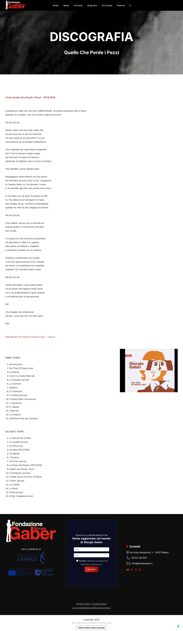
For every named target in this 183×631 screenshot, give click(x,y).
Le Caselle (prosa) (18, 442)
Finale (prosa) (16, 492)
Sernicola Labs (105, 623)
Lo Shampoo (15, 391)
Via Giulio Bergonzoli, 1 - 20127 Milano (149, 552)
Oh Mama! (14, 453)
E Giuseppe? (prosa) (19, 473)
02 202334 (141, 557)
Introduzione (15, 364)
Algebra (13, 387)
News (66, 5)
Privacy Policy (83, 604)
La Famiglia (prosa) (19, 379)
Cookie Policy (100, 604)
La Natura (14, 372)
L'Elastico (14, 457)
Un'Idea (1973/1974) (19, 449)
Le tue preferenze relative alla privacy (91, 607)
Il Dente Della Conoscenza (22, 399)
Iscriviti (91, 569)
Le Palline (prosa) (18, 395)
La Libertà (14, 484)
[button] (130, 5)
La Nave (13, 488)
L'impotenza (15, 403)
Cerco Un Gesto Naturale (22, 376)
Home (56, 5)
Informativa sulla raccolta (91, 627)
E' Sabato (14, 407)
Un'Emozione (16, 445)
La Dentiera (15, 414)
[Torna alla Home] (15, 5)
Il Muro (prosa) (16, 480)
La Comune (15, 383)
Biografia (92, 5)
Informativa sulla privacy (91, 564)
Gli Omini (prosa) (18, 461)
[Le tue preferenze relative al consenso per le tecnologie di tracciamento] (178, 626)
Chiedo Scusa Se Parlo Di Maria (25, 476)
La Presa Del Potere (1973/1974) (25, 465)
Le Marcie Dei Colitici (20, 438)
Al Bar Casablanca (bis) (21, 496)
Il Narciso (14, 410)
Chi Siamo (107, 5)
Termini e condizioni (96, 561)
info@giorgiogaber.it (142, 563)
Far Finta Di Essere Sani (21, 368)
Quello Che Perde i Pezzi (21, 469)
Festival (121, 5)
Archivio (78, 5)
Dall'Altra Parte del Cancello (23, 418)
